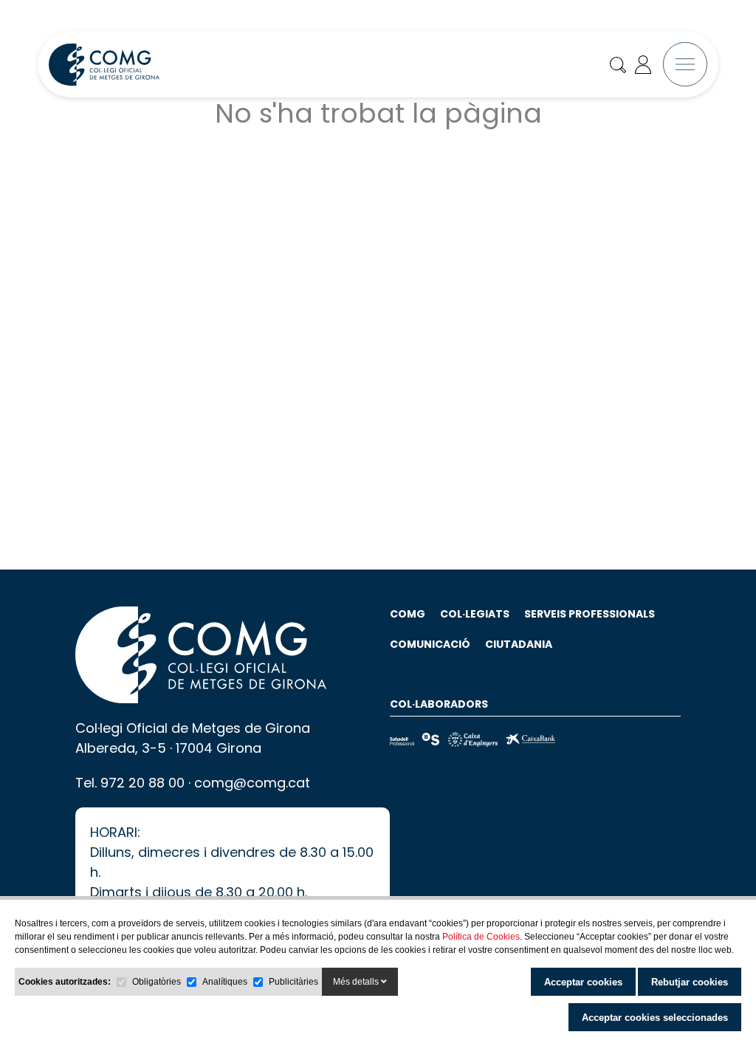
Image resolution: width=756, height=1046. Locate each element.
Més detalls (357, 982)
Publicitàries (293, 982)
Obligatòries (156, 982)
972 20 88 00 (142, 782)
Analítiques (224, 982)
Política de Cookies (481, 937)
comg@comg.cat (252, 782)
